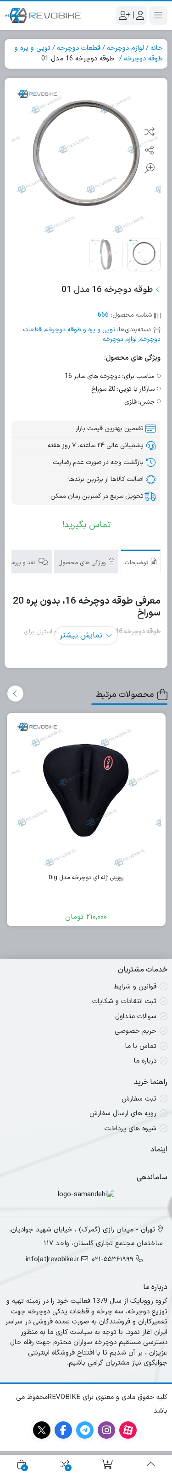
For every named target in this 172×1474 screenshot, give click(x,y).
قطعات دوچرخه (78, 48)
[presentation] (15, 694)
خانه (156, 48)
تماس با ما (140, 1046)
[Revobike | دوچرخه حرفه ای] (43, 15)
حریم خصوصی (135, 1031)
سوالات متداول (135, 1016)
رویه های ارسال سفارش (122, 1113)
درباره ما (145, 1061)
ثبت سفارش (139, 1099)
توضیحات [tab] (137, 562)
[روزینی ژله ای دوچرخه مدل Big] (86, 792)
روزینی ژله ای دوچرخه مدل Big (86, 878)
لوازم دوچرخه (125, 48)
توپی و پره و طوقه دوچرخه (80, 330)
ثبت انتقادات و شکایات (124, 1001)
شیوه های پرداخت (130, 1128)
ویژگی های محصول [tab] (82, 562)
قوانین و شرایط (134, 987)
